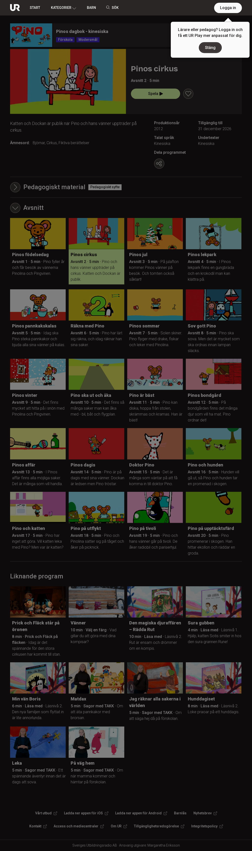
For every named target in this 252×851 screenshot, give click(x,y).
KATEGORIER (61, 8)
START (35, 8)
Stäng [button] (210, 47)
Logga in (228, 7)
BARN (91, 8)
